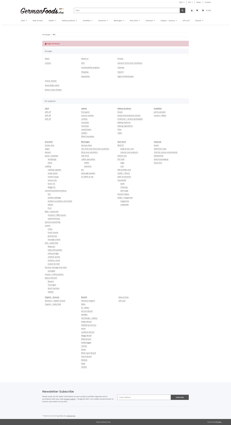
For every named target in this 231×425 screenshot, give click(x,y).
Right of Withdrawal (126, 76)
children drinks (54, 257)
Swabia (51, 292)
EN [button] (189, 2)
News (198, 2)
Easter (156, 145)
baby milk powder (55, 250)
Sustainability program (90, 67)
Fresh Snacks (53, 232)
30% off (48, 115)
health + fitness (124, 173)
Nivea (83, 349)
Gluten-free (49, 145)
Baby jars (51, 246)
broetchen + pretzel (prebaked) (130, 119)
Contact (208, 2)
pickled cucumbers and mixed (60, 201)
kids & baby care (124, 169)
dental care (122, 156)
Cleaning (124, 187)
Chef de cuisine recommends (165, 152)
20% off (48, 112)
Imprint (121, 72)
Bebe (83, 304)
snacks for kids (54, 264)
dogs (122, 163)
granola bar (52, 236)
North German (53, 288)
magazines (124, 201)
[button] (191, 10)
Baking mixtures (124, 122)
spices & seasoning (52, 222)
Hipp (83, 363)
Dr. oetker (85, 307)
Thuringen (52, 285)
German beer (86, 145)
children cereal (54, 260)
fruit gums (85, 112)
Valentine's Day (160, 149)
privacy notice (69, 399)
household (122, 180)
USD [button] (180, 2)
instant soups (53, 176)
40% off (48, 119)
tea (82, 169)
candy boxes (86, 129)
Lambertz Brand (87, 332)
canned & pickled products (56, 190)
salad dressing (54, 218)
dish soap (124, 190)
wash (122, 183)
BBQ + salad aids (51, 211)
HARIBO (84, 314)
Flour (120, 129)
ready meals (53, 173)
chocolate (85, 122)
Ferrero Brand (87, 311)
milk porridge (53, 253)
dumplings (52, 159)
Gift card (122, 300)
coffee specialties (88, 159)
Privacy (120, 58)
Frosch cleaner (51, 81)
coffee (86, 163)
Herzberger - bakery (89, 318)
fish (49, 194)
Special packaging (161, 159)
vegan (47, 149)
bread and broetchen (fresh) (129, 115)
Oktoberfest (158, 156)
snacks (47, 225)
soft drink (85, 156)
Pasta (50, 163)
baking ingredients (125, 126)
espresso (87, 166)
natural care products (129, 152)
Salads (50, 204)
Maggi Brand (86, 335)
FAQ (82, 63)
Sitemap (121, 67)
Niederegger (86, 342)
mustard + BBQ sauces (57, 215)
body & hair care (127, 149)
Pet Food (121, 159)
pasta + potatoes (51, 156)
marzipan (85, 126)
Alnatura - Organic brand (55, 300)
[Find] (182, 10)
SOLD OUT (158, 163)
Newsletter (85, 76)
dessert (48, 152)
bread (120, 112)
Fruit (49, 208)
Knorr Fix (51, 183)
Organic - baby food (53, 304)
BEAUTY (121, 145)
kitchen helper (123, 194)
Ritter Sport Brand (88, 353)
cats (122, 166)
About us (84, 58)
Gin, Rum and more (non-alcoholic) (95, 149)
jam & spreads (160, 112)
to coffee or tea (87, 176)
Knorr (83, 328)
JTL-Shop (218, 422)
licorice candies (87, 115)
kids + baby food (51, 243)
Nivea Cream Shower (53, 90)
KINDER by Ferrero (88, 325)
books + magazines (125, 197)
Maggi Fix (51, 187)
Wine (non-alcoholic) (89, 152)
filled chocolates (87, 136)
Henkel (84, 367)
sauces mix (52, 180)
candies (84, 119)
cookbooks (124, 204)
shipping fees (71, 416)
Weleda (84, 360)
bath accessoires (124, 176)
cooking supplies (54, 169)
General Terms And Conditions (130, 63)
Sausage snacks (54, 239)
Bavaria (51, 281)
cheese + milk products (54, 274)
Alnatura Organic (88, 300)
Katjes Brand (86, 321)
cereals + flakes (160, 115)
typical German (51, 278)
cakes (120, 133)
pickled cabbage (54, 197)
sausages (51, 271)
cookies (84, 133)
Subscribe (180, 397)
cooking (48, 166)
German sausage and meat (56, 267)
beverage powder (88, 173)
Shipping (84, 72)
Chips (50, 229)
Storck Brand (86, 356)
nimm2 (84, 346)
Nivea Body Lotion (52, 85)
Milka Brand (86, 339)
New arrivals (124, 297)
